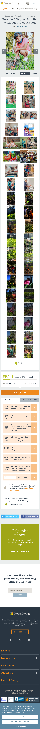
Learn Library (9, 680)
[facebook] (10, 639)
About (13, 9)
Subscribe (20, 595)
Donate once (10, 400)
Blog (35, 9)
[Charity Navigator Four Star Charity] (4, 699)
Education (9, 16)
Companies (29, 9)
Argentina (18, 16)
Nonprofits (20, 9)
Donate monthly (30, 400)
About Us (7, 673)
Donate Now (20, 393)
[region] (20, 716)
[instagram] (20, 639)
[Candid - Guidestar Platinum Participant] (11, 699)
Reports (15, 74)
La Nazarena (21, 26)
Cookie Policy (20, 712)
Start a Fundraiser (20, 551)
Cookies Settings (20, 726)
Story (5, 74)
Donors (5, 650)
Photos (24, 74)
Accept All (20, 717)
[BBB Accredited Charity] (20, 699)
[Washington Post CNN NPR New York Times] (20, 692)
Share (34, 74)
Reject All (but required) (20, 722)
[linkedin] (29, 639)
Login (34, 3)
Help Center (20, 632)
